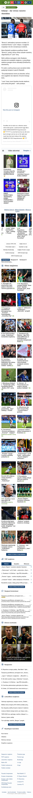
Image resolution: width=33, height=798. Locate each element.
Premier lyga (20, 757)
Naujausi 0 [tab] (14, 260)
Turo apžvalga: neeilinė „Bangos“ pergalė (12, 720)
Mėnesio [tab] (26, 564)
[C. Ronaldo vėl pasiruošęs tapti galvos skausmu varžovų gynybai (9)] (16, 643)
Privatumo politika (21, 792)
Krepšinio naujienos (6, 743)
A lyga (18, 765)
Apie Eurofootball (12, 792)
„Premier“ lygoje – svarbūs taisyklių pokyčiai (13, 576)
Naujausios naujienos (6, 754)
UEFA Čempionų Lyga (16, 255)
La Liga (19, 762)
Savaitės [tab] (16, 564)
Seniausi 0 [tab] (23, 260)
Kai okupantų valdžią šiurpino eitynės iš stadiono (14, 708)
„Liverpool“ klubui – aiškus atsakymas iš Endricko (15, 579)
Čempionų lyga (21, 754)
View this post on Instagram (11, 110)
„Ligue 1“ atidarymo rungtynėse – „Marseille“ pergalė (16, 676)
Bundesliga (20, 759)
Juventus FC (20, 784)
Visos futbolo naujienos (16, 554)
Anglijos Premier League (24, 249)
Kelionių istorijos (6, 740)
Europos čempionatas (6, 776)
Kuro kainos (4, 733)
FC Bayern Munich (22, 776)
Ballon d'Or (4, 762)
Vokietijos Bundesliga (8, 249)
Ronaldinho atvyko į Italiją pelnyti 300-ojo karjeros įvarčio (17, 582)
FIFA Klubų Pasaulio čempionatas (6, 783)
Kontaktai (4, 792)
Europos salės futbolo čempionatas (6, 779)
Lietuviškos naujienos (6, 759)
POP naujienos (5, 757)
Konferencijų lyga (9, 252)
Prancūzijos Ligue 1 (10, 246)
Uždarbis (3, 736)
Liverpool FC (20, 781)
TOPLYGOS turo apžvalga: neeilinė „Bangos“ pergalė (16, 714)
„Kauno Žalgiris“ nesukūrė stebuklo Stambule (14, 567)
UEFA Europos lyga (23, 252)
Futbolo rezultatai (5, 768)
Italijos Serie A (23, 243)
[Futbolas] (3, 7)
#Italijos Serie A (9, 209)
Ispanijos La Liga (23, 246)
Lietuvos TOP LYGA (11, 243)
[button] (2, 2)
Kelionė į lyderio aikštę (7, 717)
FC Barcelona (20, 779)
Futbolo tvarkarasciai (6, 765)
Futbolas (29, 792)
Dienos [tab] (6, 564)
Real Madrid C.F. (21, 773)
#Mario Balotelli (20, 209)
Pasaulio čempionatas (7, 773)
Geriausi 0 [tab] (5, 260)
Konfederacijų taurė (6, 787)
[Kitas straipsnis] (31, 23)
